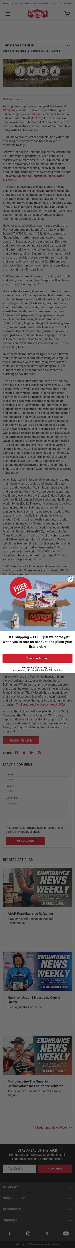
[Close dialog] (71, 579)
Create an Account (37, 658)
